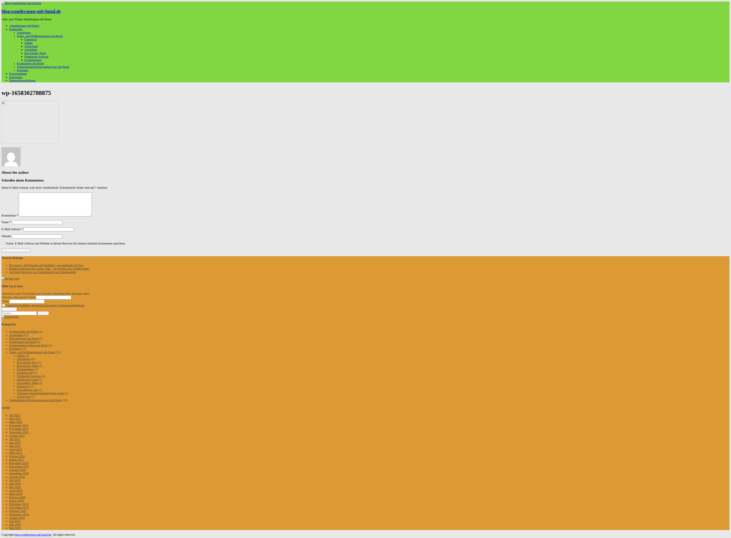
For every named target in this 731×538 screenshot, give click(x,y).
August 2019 (17, 518)
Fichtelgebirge (32, 60)
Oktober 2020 (17, 470)
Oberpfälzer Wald (27, 383)
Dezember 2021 (18, 425)
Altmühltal (30, 49)
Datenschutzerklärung (22, 80)
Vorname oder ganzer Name (18, 297)
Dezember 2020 (18, 463)
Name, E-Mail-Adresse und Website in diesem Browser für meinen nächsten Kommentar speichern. (66, 243)
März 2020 (15, 494)
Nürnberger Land (27, 379)
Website (6, 236)
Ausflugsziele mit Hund (23, 331)
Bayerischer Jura (27, 362)
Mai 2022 (15, 418)
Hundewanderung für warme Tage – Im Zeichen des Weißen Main (49, 268)
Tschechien (31, 46)
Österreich (30, 39)
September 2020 (19, 473)
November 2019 (19, 507)
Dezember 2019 (18, 504)
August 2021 (17, 435)
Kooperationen (18, 73)
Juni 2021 (15, 442)
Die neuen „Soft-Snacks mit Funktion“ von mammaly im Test (46, 265)
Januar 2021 (16, 459)
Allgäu (28, 43)
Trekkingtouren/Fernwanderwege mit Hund (43, 66)
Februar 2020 (17, 497)
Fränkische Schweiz (36, 56)
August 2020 (17, 476)
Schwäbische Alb (27, 390)
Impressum (15, 77)
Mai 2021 (15, 446)
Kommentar (10, 215)
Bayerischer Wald (35, 53)
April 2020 (15, 490)
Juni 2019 (15, 524)
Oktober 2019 (17, 511)
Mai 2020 (15, 487)
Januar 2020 (16, 500)
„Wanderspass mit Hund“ (24, 25)
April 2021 (15, 449)
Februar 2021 (17, 456)
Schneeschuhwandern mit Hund (28, 345)
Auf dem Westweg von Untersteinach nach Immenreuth (42, 272)
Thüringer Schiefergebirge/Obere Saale (40, 393)
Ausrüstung (24, 32)
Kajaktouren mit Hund (30, 63)
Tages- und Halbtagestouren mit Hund (40, 36)
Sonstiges (22, 70)
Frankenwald (25, 372)
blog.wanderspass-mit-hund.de (31, 11)
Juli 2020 (14, 480)
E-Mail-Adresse (12, 229)
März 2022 (15, 422)
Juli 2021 (14, 439)
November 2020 (19, 466)
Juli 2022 (14, 415)
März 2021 (15, 452)
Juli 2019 (14, 521)
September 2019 (19, 514)
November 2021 (19, 429)
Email (5, 301)
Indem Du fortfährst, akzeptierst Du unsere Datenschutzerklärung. (45, 305)
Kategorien (15, 29)
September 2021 (19, 432)
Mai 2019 (15, 528)
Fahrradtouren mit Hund (23, 338)
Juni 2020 (15, 483)
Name (6, 222)
